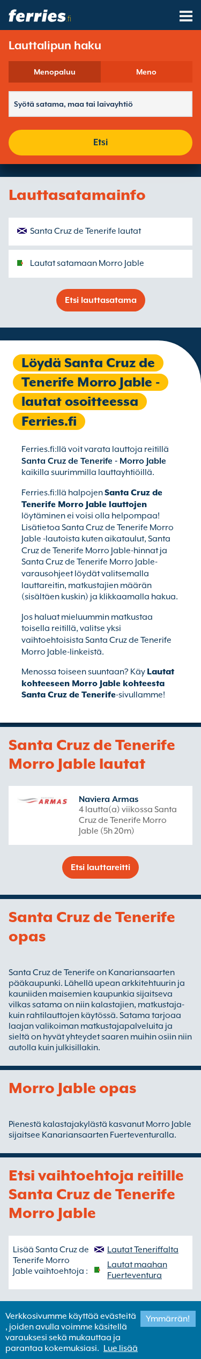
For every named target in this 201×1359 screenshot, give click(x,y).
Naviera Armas (108, 799)
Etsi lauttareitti (100, 867)
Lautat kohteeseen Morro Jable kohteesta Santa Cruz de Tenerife (97, 683)
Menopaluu (55, 72)
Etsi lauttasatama (101, 300)
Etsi (100, 142)
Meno (146, 72)
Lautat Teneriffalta (142, 1249)
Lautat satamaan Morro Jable (87, 263)
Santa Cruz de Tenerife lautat (85, 231)
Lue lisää (120, 1348)
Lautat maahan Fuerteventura (137, 1270)
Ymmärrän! (168, 1319)
